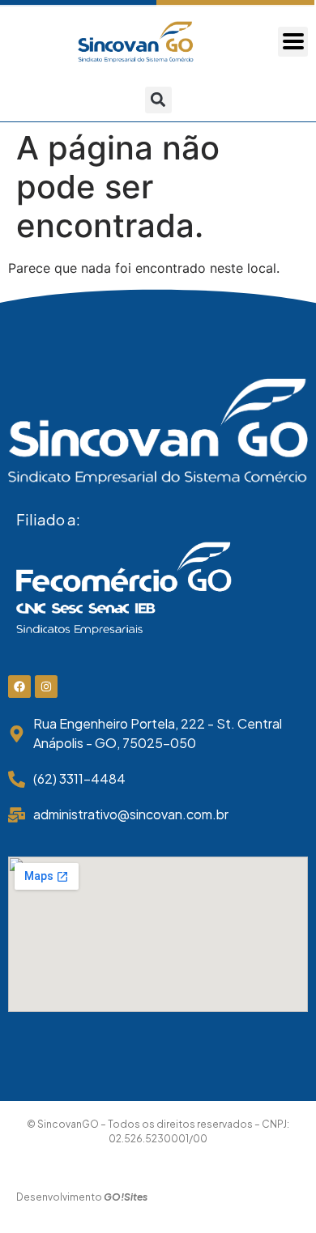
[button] (158, 100)
